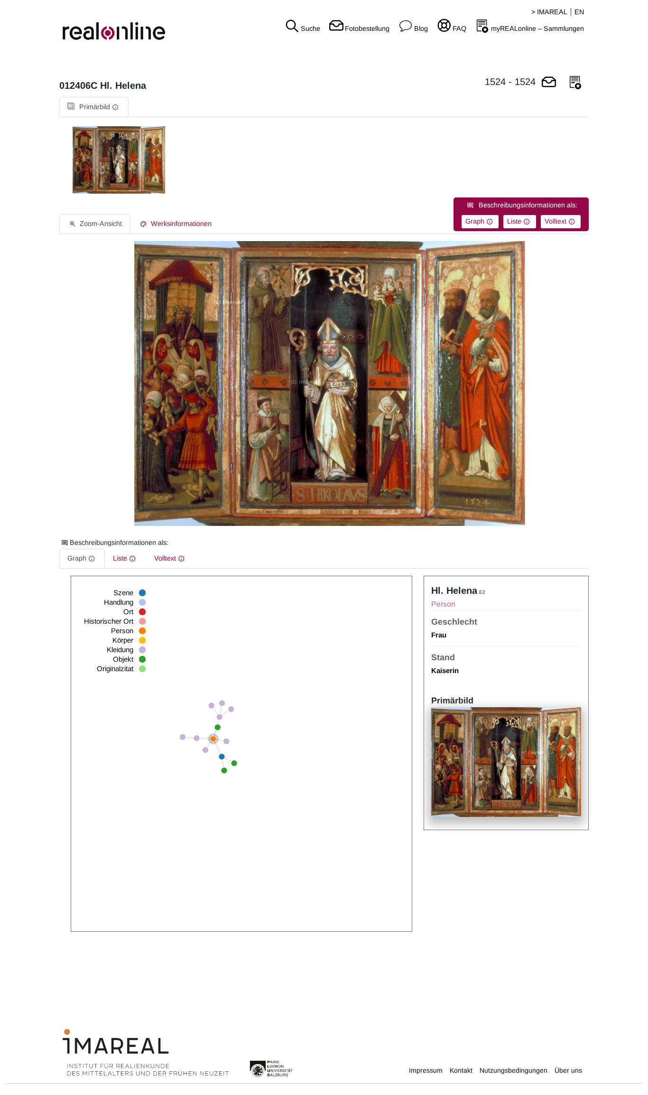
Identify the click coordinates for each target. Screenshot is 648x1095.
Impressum (426, 1070)
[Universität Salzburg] (271, 1068)
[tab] (94, 107)
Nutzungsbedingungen (513, 1070)
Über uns (568, 1070)
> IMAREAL (549, 12)
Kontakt (461, 1070)
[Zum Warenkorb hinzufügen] (549, 83)
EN (579, 12)
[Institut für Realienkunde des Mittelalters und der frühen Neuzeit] (146, 1053)
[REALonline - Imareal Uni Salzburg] (108, 23)
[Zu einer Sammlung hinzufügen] (575, 83)
